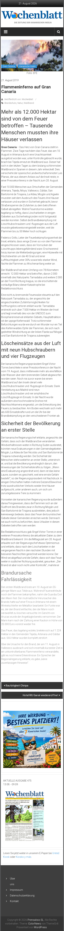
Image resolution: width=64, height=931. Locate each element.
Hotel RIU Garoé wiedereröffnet (40, 695)
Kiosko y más (23, 856)
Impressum (16, 889)
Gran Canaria (9, 66)
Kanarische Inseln (27, 66)
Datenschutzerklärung (22, 895)
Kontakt (14, 901)
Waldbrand (29, 103)
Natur (20, 103)
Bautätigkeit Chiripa (17, 685)
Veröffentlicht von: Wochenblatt (19, 99)
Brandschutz (10, 103)
